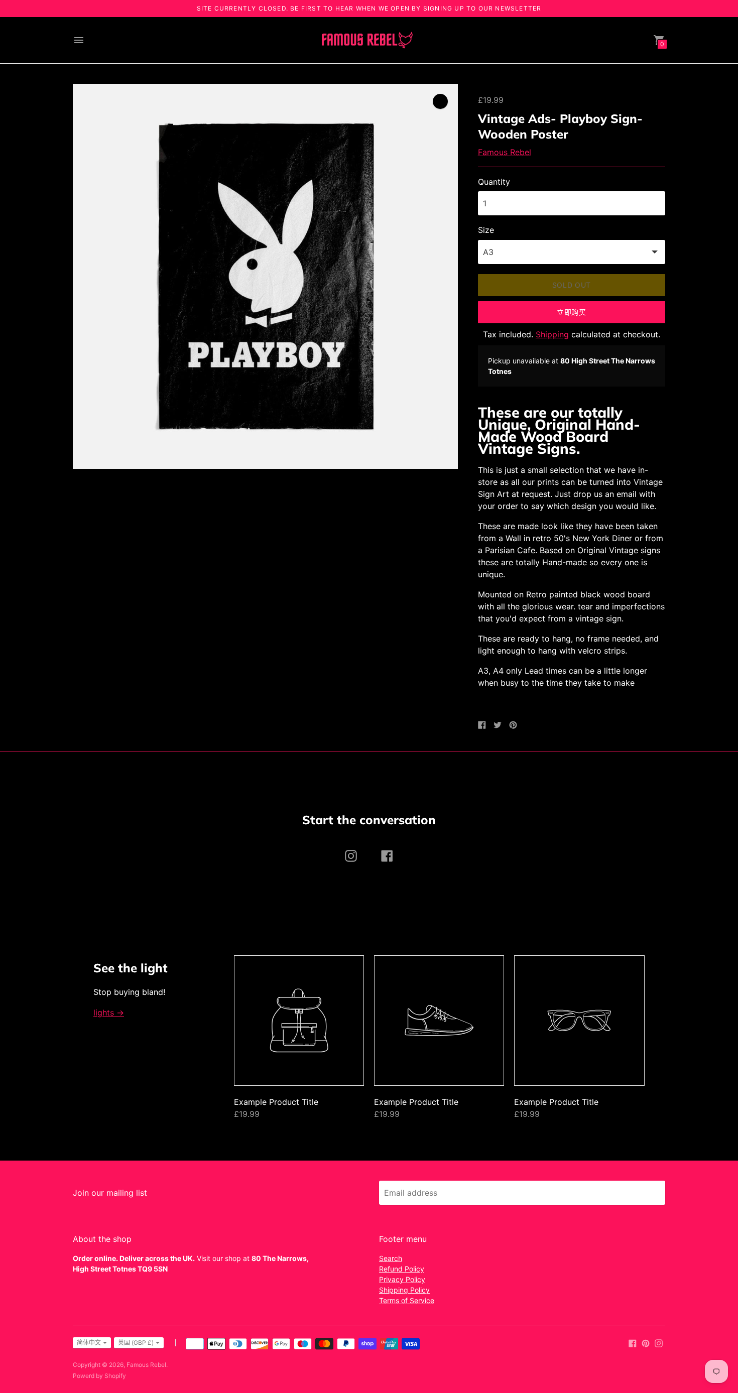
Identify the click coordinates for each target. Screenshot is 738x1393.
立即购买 (571, 312)
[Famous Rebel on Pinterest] (646, 1342)
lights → (108, 1012)
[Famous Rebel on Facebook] (633, 1342)
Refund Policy (401, 1268)
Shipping (552, 334)
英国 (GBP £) (136, 1342)
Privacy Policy (402, 1279)
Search (390, 1258)
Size (486, 229)
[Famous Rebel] (366, 40)
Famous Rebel (504, 152)
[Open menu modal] (79, 40)
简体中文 (89, 1342)
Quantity (494, 181)
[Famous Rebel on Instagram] (659, 1342)
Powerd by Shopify (99, 1375)
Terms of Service (406, 1300)
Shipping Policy (404, 1290)
